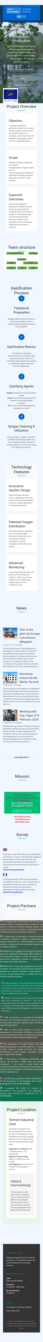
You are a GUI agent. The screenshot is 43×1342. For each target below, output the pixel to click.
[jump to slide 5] (23, 811)
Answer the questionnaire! (13, 870)
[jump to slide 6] (26, 811)
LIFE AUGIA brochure (22, 817)
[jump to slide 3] (19, 811)
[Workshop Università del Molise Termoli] (10, 677)
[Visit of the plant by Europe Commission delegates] (10, 633)
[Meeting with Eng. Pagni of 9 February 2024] (10, 715)
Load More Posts (21, 757)
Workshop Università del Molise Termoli (28, 678)
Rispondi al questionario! (13, 892)
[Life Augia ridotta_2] (10, 89)
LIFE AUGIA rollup (22, 822)
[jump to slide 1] (15, 811)
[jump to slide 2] (17, 811)
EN (19, 16)
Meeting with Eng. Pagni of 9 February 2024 (29, 715)
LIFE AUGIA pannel (22, 819)
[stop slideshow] (30, 811)
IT (24, 16)
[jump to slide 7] (28, 811)
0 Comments (18, 645)
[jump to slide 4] (21, 811)
